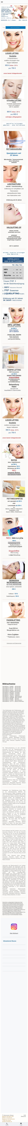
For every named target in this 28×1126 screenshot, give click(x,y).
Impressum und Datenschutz (14, 643)
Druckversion (6, 1115)
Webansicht (23, 1116)
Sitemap (11, 1115)
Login (25, 1115)
